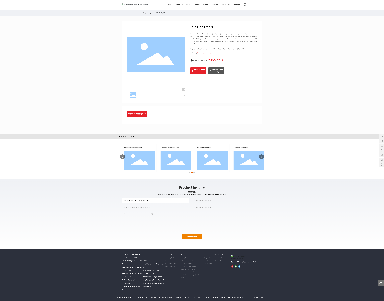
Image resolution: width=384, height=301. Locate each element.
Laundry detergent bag (143, 13)
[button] (189, 172)
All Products (129, 13)
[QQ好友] (239, 266)
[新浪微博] (232, 266)
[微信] (236, 266)
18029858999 (127, 270)
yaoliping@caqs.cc (155, 270)
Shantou (240, 297)
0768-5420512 (215, 60)
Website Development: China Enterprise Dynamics (220, 297)
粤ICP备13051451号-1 (183, 297)
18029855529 (127, 277)
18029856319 (126, 283)
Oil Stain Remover (202, 147)
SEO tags (197, 297)
